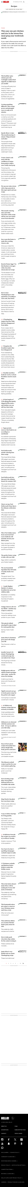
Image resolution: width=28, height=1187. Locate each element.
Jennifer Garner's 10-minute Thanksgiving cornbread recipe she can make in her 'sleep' (8, 655)
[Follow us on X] (17, 1139)
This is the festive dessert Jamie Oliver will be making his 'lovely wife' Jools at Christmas (8, 887)
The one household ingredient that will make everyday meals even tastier (8, 570)
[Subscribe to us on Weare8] (23, 1143)
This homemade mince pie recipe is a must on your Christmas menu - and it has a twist (8, 907)
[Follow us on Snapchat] (11, 1143)
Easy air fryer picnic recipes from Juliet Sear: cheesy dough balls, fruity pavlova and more (8, 746)
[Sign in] (23, 2)
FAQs (16, 1126)
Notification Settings (18, 1165)
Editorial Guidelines (7, 1173)
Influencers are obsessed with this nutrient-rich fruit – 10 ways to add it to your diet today (8, 725)
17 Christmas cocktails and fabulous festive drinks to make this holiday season (8, 866)
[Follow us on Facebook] (11, 1139)
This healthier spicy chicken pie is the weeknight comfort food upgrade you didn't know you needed (8, 79)
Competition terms (6, 1169)
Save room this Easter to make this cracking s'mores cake (8, 241)
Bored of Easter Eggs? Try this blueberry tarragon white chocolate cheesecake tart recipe (8, 267)
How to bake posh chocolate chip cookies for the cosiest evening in (8, 939)
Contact (3, 1133)
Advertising (5, 1129)
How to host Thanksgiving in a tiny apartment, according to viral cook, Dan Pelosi (8, 295)
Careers (3, 1182)
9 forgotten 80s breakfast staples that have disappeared (7, 348)
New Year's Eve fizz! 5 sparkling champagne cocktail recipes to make (8, 851)
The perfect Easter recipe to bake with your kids (8, 556)
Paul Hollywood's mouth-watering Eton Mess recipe (7, 452)
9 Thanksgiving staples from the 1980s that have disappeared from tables (8, 322)
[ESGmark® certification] (12, 1118)
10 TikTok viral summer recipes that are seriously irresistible (8, 707)
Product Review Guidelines (16, 1182)
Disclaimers (4, 1152)
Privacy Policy (5, 1165)
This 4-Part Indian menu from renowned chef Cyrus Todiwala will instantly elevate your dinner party (8, 536)
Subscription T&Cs (20, 1129)
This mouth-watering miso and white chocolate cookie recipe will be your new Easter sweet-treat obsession (8, 214)
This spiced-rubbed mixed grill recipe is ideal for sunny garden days (8, 625)
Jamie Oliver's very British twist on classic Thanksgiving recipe (8, 953)
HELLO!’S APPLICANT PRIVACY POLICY (11, 1177)
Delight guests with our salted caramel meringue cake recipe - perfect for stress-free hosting (8, 673)
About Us (4, 1126)
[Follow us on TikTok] (23, 1139)
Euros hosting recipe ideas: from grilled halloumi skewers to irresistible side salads (7, 781)
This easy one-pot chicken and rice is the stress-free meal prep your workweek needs (12, 34)
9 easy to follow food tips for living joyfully (8, 815)
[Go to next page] (23, 963)
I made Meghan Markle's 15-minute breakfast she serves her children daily (8, 589)
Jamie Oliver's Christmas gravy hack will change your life (8, 639)
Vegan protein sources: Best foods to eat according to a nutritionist (8, 431)
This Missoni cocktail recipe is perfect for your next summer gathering (8, 764)
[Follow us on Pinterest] (17, 1143)
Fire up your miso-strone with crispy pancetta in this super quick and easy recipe (8, 189)
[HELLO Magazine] (6, 2)
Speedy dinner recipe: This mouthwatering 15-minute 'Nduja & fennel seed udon (8, 136)
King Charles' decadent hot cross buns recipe (8, 800)
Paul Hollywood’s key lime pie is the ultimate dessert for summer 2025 (8, 479)
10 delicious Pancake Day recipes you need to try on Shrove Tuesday (8, 836)
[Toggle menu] (2, 1)
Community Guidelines (8, 1156)
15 (20, 963)
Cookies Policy (14, 1152)
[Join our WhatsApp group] (4, 1148)
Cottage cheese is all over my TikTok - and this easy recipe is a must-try (8, 608)
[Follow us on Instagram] (4, 1139)
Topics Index (18, 1133)
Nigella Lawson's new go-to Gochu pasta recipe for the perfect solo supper (8, 693)
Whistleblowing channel (9, 1160)
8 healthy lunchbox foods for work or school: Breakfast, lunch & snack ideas (8, 375)
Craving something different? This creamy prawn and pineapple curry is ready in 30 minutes (8, 108)
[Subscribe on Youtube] (4, 1143)
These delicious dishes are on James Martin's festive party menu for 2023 (8, 923)
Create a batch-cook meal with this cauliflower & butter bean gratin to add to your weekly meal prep (8, 161)
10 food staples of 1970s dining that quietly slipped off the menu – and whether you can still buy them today (8, 403)
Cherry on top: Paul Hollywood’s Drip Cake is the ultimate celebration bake (8, 507)
